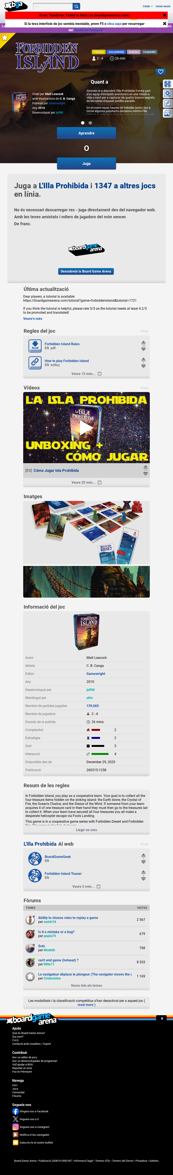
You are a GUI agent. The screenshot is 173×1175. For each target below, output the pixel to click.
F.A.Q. (15, 1040)
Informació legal (83, 1160)
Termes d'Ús (102, 1160)
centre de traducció (88, 30)
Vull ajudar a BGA (22, 1064)
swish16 (50, 922)
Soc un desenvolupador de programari (34, 1060)
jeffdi (59, 112)
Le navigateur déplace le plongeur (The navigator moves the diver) (88, 974)
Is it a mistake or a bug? (56, 932)
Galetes (154, 1160)
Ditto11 (49, 964)
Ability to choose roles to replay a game (68, 918)
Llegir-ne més (86, 830)
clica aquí (114, 24)
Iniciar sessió (163, 6)
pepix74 (50, 936)
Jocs (15, 1088)
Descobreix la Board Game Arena (86, 271)
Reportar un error (22, 1068)
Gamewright (57, 103)
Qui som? (17, 1036)
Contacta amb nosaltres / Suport (31, 1043)
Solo (41, 946)
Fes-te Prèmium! (22, 1071)
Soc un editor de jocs (24, 1057)
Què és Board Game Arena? (28, 1033)
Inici (14, 1085)
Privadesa (141, 1160)
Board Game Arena (25, 1160)
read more (85, 1005)
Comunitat (18, 1092)
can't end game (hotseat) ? (58, 960)
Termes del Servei (122, 1160)
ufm (89, 698)
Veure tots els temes (86, 986)
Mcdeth (49, 950)
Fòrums (16, 1096)
